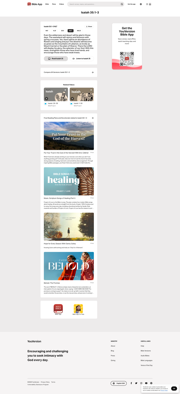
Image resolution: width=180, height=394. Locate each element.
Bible (47, 4)
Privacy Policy (45, 382)
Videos (61, 4)
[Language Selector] (141, 4)
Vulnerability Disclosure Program (38, 384)
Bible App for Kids (78, 314)
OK (174, 388)
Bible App (58, 314)
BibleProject (52, 106)
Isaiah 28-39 (55, 103)
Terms (53, 382)
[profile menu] (148, 4)
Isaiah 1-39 (80, 103)
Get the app (131, 4)
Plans (54, 4)
